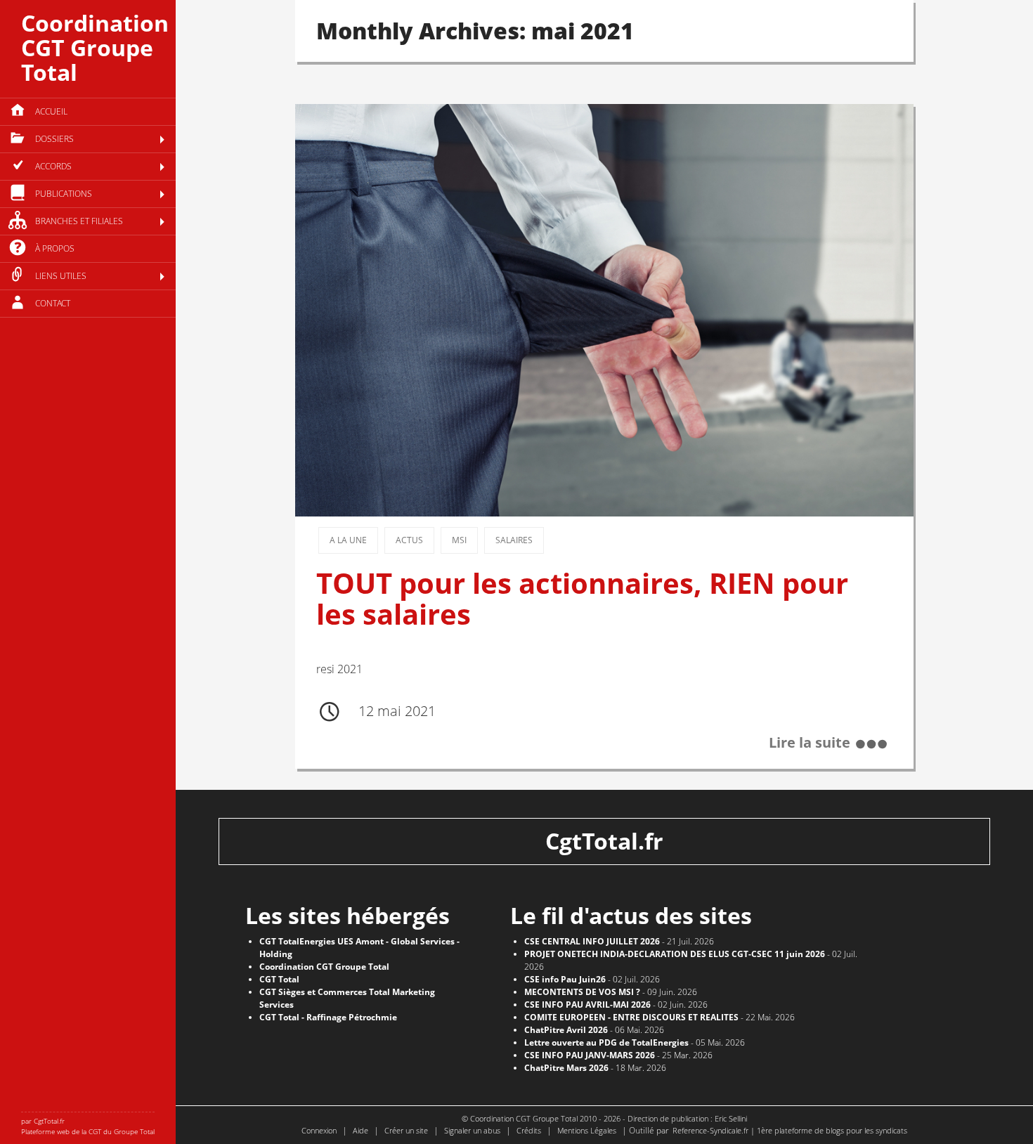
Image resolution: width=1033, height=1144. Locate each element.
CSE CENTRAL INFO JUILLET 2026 (592, 941)
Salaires (514, 540)
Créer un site (406, 1130)
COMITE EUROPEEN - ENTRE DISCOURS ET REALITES (631, 1017)
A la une (348, 540)
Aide (360, 1130)
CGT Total (279, 979)
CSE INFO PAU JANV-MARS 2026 (589, 1055)
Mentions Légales (586, 1130)
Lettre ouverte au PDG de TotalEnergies (606, 1042)
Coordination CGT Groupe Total (95, 47)
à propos (54, 248)
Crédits (528, 1130)
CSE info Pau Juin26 (565, 979)
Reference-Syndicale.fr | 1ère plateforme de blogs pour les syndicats (790, 1130)
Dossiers (54, 139)
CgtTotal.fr (604, 841)
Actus (409, 540)
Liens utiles (60, 276)
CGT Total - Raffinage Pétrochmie (328, 1017)
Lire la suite (809, 743)
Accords (53, 166)
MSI (459, 540)
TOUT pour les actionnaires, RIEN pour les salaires (582, 598)
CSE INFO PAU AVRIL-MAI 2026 (587, 1004)
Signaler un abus (472, 1130)
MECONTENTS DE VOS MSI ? (582, 992)
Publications (63, 194)
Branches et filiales (79, 221)
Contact (52, 303)
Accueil (51, 111)
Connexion (319, 1130)
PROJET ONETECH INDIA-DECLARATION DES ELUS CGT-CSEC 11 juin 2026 (674, 954)
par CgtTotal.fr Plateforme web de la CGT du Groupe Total (88, 1126)
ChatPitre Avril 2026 (566, 1030)
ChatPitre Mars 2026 (566, 1068)
